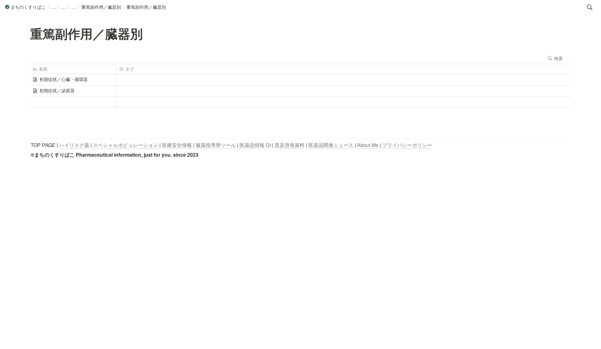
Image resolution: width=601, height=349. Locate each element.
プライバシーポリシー (407, 145)
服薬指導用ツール (216, 145)
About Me (367, 145)
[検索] (589, 7)
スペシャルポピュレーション (125, 145)
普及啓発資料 (290, 145)
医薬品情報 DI (255, 145)
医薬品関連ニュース (330, 145)
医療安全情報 (177, 145)
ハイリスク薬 (74, 145)
